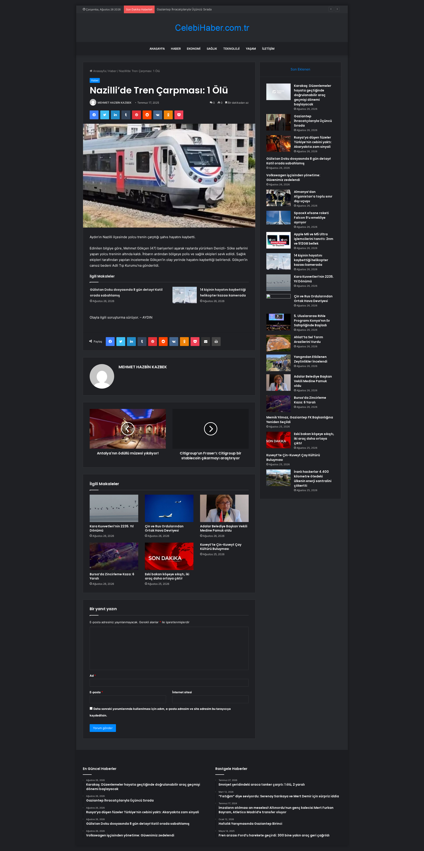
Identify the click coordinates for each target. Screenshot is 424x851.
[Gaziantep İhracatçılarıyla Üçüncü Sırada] (278, 122)
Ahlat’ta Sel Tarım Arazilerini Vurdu (308, 339)
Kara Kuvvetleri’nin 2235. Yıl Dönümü (112, 528)
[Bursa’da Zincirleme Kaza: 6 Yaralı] (114, 556)
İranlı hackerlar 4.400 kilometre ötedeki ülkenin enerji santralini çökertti (312, 478)
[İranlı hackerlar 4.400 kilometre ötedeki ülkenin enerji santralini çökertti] (278, 477)
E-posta (96, 692)
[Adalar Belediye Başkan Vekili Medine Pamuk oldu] (224, 508)
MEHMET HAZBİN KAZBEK (114, 102)
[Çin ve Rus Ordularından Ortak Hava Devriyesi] (169, 508)
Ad (93, 675)
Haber (176, 48)
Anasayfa (157, 48)
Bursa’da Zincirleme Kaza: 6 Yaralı (112, 576)
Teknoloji (231, 48)
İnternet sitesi (182, 692)
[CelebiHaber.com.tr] (212, 27)
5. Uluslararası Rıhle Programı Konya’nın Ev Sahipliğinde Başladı (312, 320)
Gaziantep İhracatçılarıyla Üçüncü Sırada (313, 121)
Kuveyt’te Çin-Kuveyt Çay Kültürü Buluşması (220, 546)
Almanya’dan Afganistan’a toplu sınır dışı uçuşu (313, 196)
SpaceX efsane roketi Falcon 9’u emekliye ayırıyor (311, 217)
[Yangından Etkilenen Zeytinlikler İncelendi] (278, 363)
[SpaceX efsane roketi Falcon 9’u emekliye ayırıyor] (278, 217)
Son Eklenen (300, 69)
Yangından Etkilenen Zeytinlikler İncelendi (310, 359)
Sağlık (212, 48)
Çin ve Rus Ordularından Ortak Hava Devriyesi (164, 528)
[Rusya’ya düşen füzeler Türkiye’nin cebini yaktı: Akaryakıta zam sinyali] (278, 143)
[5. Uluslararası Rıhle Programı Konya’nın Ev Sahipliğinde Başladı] (278, 322)
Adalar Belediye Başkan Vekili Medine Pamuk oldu (223, 528)
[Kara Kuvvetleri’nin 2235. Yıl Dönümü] (114, 508)
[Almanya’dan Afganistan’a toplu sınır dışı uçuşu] (278, 198)
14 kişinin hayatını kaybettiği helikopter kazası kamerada (311, 260)
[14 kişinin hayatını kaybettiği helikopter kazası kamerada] (184, 295)
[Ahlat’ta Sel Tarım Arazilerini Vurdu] (278, 343)
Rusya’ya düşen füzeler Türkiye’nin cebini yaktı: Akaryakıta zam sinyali (313, 142)
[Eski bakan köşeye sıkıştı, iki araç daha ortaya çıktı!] (169, 556)
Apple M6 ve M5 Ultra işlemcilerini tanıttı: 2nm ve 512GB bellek (313, 239)
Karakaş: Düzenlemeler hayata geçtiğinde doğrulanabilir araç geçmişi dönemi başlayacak (312, 95)
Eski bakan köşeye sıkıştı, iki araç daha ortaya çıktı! (167, 576)
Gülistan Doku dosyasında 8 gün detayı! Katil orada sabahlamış (298, 160)
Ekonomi (194, 48)
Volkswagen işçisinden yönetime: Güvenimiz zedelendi (293, 177)
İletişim (268, 48)
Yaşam (251, 48)
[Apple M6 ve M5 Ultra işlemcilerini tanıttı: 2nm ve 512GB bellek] (278, 240)
